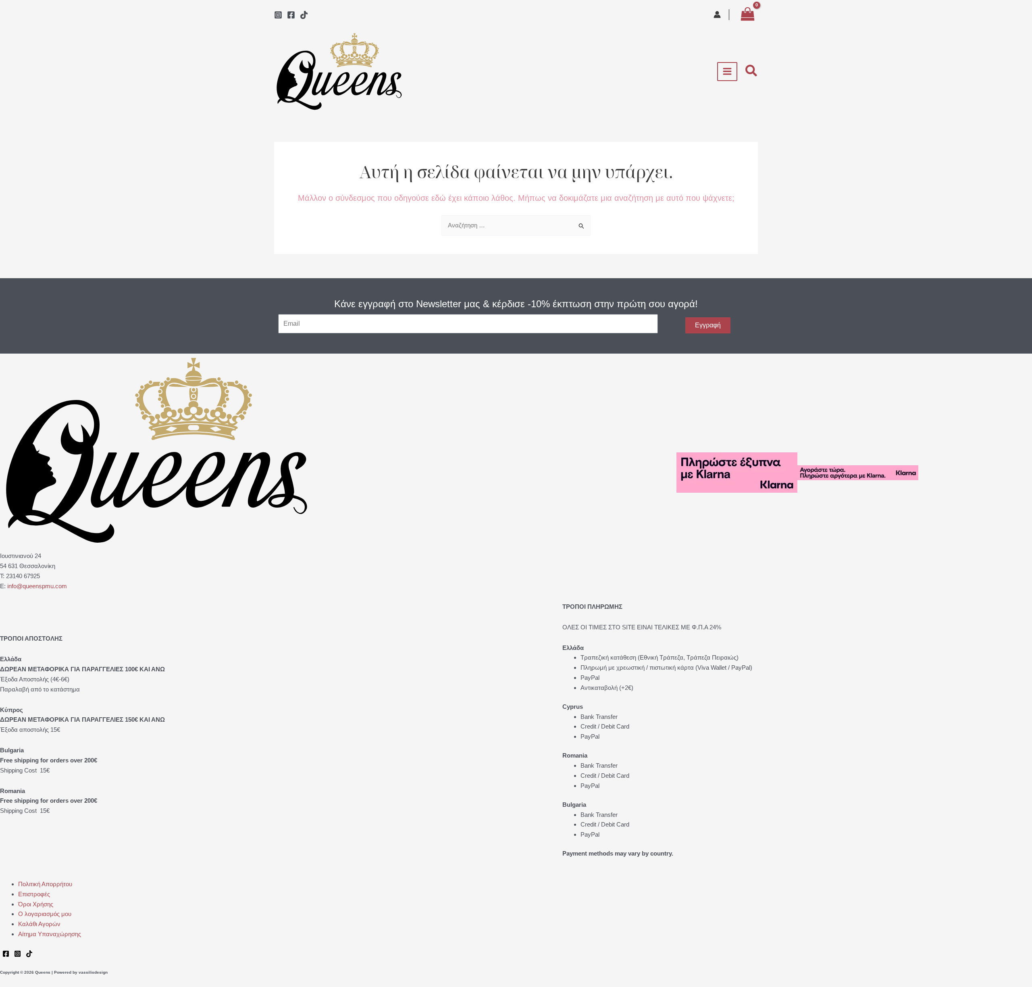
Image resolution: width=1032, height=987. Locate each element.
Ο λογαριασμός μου (44, 913)
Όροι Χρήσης (35, 904)
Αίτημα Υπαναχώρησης (49, 934)
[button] (751, 71)
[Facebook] (291, 15)
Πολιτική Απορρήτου (45, 884)
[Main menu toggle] (727, 71)
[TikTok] (304, 15)
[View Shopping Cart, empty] (747, 14)
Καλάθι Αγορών (39, 923)
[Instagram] (278, 15)
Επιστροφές (34, 894)
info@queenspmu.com (37, 586)
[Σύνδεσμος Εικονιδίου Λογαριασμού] (717, 14)
